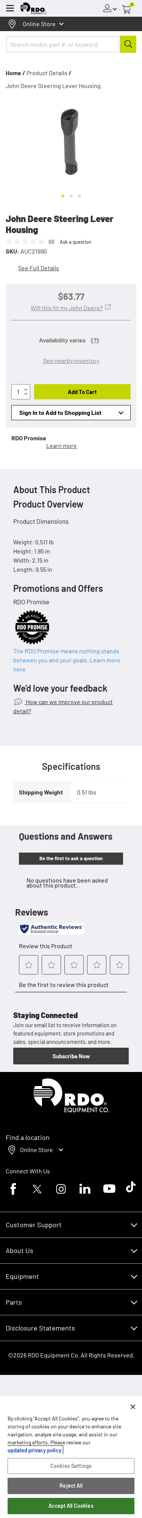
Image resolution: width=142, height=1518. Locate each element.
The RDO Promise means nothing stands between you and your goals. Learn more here (66, 660)
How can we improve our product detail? (63, 706)
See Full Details (38, 267)
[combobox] (71, 44)
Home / (15, 72)
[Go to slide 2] (71, 195)
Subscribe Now (71, 1056)
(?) (95, 340)
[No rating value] (27, 242)
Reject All (70, 1485)
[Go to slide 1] (62, 195)
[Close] (133, 1406)
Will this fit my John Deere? (67, 307)
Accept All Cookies (71, 1505)
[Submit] (128, 44)
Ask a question (75, 242)
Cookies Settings (71, 1466)
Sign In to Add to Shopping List (60, 412)
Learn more (61, 445)
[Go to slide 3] (79, 195)
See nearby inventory (71, 360)
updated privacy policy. (35, 1450)
